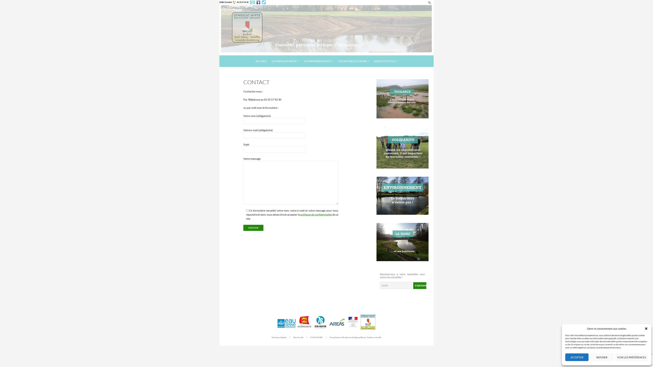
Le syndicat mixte (284, 61)
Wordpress (346, 337)
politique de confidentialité (316, 214)
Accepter (577, 357)
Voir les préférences (631, 357)
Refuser (601, 357)
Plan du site (298, 337)
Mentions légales (279, 337)
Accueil (261, 61)
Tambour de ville (374, 337)
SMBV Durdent (225, 2)
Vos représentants (317, 61)
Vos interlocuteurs (352, 61)
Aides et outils (384, 61)
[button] (646, 328)
